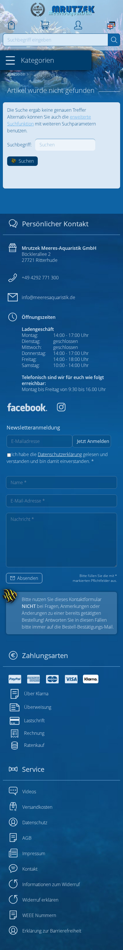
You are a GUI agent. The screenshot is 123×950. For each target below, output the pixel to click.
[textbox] (55, 40)
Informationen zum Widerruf (51, 884)
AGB (26, 838)
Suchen (25, 161)
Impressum (33, 853)
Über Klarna (36, 693)
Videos (29, 791)
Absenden (27, 578)
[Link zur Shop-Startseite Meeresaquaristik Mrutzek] (61, 9)
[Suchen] (114, 40)
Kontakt (29, 869)
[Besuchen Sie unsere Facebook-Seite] (27, 410)
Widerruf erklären (40, 900)
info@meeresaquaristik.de (48, 297)
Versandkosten (37, 807)
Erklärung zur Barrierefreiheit (51, 931)
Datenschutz (34, 822)
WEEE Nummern (39, 915)
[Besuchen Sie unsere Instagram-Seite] (57, 410)
